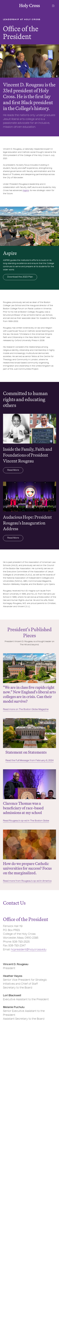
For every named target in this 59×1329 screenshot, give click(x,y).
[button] (53, 6)
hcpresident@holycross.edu (28, 949)
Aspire (26, 190)
